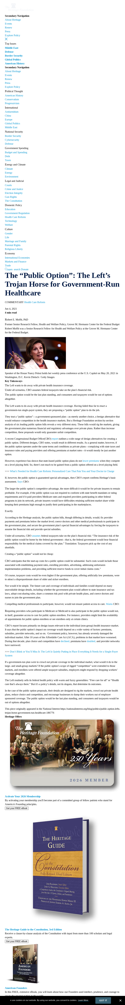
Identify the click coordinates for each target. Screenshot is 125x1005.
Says (19, 481)
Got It (103, 1000)
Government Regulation (17, 213)
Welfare (9, 224)
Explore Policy (12, 35)
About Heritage (13, 19)
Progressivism (12, 103)
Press (7, 31)
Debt (7, 156)
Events (8, 23)
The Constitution (13, 200)
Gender (9, 233)
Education (10, 209)
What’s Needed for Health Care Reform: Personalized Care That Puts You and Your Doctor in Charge (62, 471)
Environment (11, 176)
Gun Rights (11, 197)
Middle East (11, 47)
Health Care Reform (15, 217)
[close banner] (120, 1000)
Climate (9, 168)
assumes (36, 535)
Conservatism (12, 99)
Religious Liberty (14, 249)
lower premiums (91, 460)
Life (7, 237)
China (8, 115)
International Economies (17, 257)
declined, (65, 641)
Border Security (14, 55)
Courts (8, 185)
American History (15, 63)
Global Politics (13, 59)
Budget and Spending (16, 152)
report (55, 438)
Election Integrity (14, 193)
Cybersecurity (12, 139)
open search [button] (13, 269)
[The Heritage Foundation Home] (19, 12)
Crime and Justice (14, 189)
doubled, (91, 641)
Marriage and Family (15, 241)
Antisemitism (11, 111)
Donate (24, 269)
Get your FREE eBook (16, 808)
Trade (8, 265)
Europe (8, 119)
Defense (9, 51)
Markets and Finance (15, 261)
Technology (11, 221)
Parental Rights (13, 245)
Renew (8, 27)
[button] (6, 39)
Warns (109, 604)
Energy (8, 172)
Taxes (8, 160)
